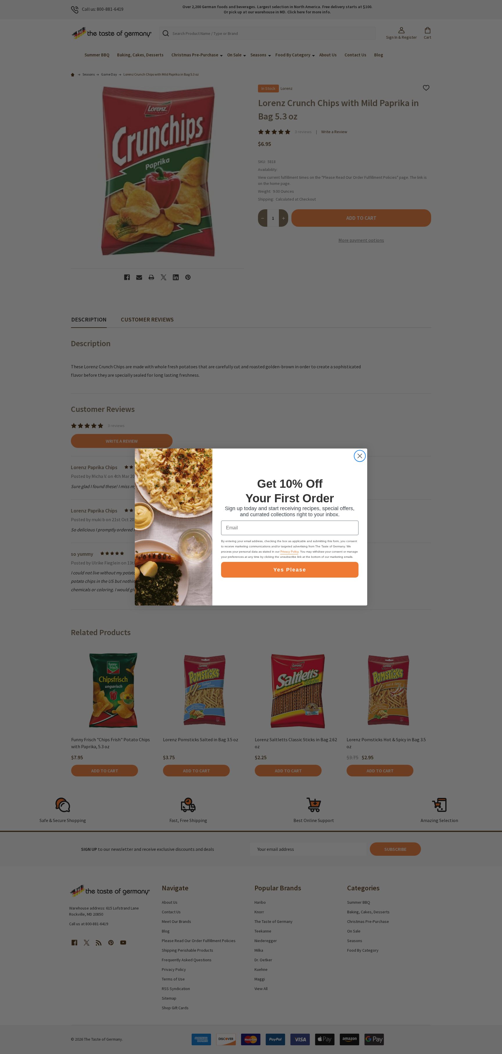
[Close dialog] (360, 456)
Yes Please (289, 570)
